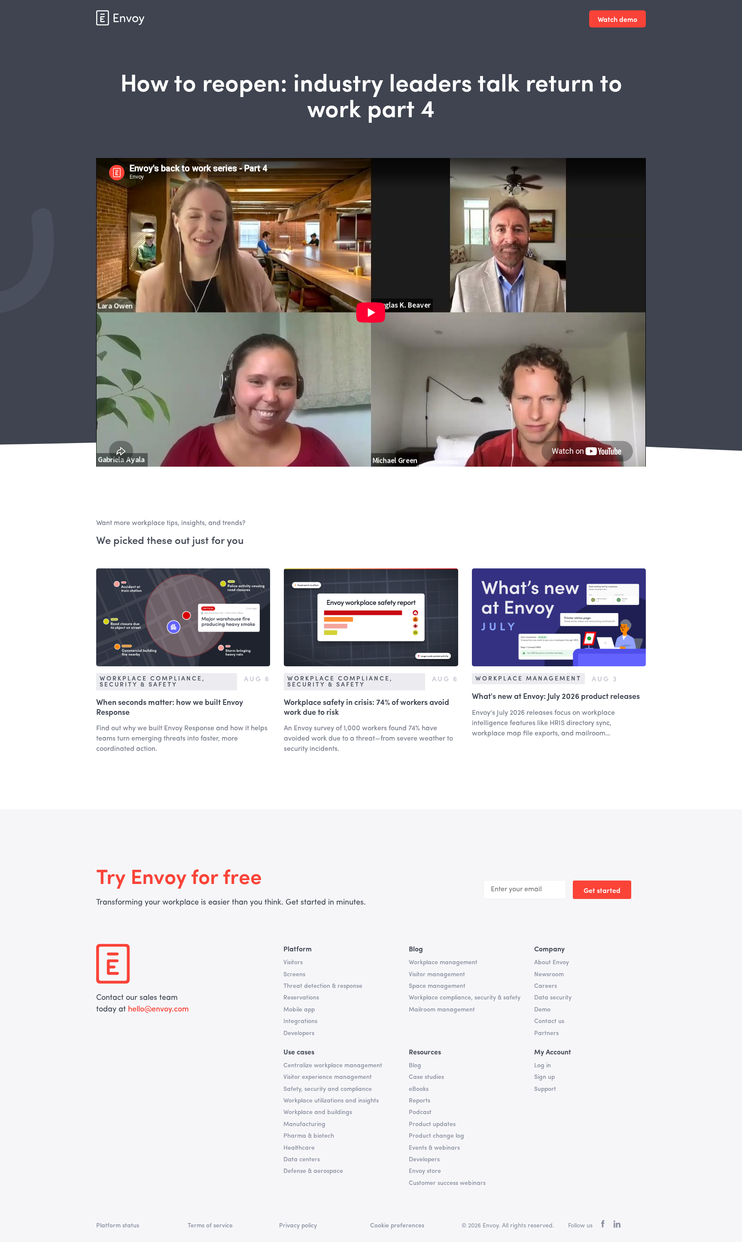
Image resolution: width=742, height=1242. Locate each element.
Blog (415, 1066)
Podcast (420, 1112)
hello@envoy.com (158, 1009)
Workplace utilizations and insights (331, 1101)
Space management (437, 986)
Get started (602, 890)
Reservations (301, 998)
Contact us (549, 1021)
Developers (298, 1033)
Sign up (544, 1077)
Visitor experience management (327, 1077)
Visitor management (437, 975)
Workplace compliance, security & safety (464, 998)
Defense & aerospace (313, 1171)
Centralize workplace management (332, 1066)
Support (545, 1089)
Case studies (426, 1077)
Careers (545, 986)
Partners (546, 1033)
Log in (542, 1066)
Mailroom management (442, 1010)
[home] (120, 18)
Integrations (300, 1021)
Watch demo (617, 19)
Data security (553, 998)
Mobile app (299, 1010)
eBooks (419, 1089)
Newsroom (549, 975)
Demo (542, 1010)
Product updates (432, 1124)
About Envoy (551, 963)
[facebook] (602, 1226)
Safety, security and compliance (327, 1089)
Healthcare (299, 1148)
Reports (419, 1101)
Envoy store (425, 1171)
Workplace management (443, 963)
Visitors (293, 963)
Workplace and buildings (317, 1112)
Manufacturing (304, 1124)
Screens (294, 975)
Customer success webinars (447, 1183)
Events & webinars (434, 1148)
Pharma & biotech (308, 1136)
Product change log (436, 1136)
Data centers (301, 1160)
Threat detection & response (322, 986)
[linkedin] (616, 1225)
